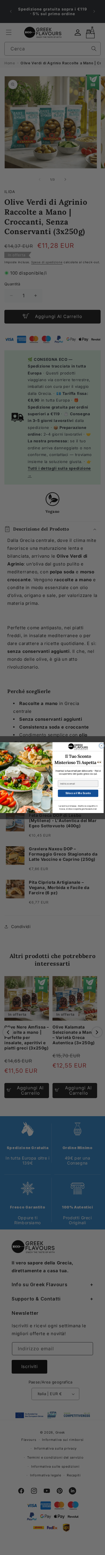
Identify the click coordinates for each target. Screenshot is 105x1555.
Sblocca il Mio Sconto (78, 793)
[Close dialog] (101, 745)
